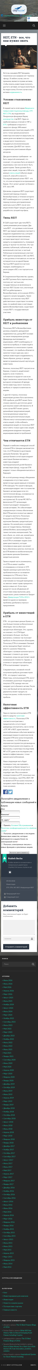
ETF (7, 887)
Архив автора (10, 872)
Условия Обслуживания (21, 825)
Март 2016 (7, 1219)
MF (15, 887)
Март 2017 (7, 1177)
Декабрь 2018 (9, 1108)
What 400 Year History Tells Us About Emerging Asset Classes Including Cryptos (17, 1333)
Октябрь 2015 (9, 1232)
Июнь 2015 (7, 1246)
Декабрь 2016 (9, 1188)
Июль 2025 (7, 1001)
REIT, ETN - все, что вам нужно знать (16, 39)
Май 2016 (7, 1212)
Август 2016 (8, 1201)
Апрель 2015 (8, 1253)
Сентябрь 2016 (9, 1198)
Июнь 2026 (7, 984)
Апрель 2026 (8, 991)
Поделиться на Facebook (5, 792)
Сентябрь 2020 (9, 1060)
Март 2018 (7, 1136)
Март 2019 (7, 1101)
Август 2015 (8, 1239)
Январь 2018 (8, 1143)
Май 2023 (7, 1029)
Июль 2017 (7, 1163)
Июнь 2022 (7, 1046)
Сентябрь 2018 (9, 1118)
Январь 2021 (8, 1056)
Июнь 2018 (7, 1129)
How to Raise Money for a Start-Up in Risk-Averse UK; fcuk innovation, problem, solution (19, 1349)
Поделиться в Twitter (10, 792)
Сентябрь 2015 (9, 1236)
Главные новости (10, 1310)
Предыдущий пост (13, 893)
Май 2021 (7, 1053)
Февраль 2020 (9, 1077)
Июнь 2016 (7, 1208)
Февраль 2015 (9, 1260)
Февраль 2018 (9, 1139)
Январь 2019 (8, 1105)
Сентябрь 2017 (9, 1156)
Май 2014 (7, 1267)
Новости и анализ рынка (13, 1303)
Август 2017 (8, 1160)
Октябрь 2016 (9, 1194)
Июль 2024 (7, 1011)
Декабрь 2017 (9, 1146)
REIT (18, 887)
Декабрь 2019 (9, 1084)
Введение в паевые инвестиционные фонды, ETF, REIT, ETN (18, 111)
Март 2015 (7, 1257)
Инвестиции (10, 884)
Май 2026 (7, 987)
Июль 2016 (7, 1205)
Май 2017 (7, 1170)
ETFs (5, 125)
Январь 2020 (8, 1080)
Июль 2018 (7, 1125)
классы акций (14, 173)
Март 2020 (7, 1074)
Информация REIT (27, 887)
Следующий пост (12, 897)
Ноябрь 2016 (8, 1191)
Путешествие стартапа (12, 1306)
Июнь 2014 (7, 1264)
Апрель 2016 (8, 1215)
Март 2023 (7, 1032)
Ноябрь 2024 (8, 1004)
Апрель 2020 (8, 1070)
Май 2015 (7, 1250)
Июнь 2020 (7, 1063)
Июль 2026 (7, 980)
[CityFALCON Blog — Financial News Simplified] (19, 9)
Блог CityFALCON (14, 1365)
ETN (11, 887)
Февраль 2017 (9, 1181)
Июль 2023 (7, 1025)
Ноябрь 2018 (8, 1112)
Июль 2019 (7, 1091)
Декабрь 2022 (9, 1036)
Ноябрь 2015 (8, 1229)
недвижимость (16, 92)
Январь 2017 (8, 1184)
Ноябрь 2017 (8, 1150)
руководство (8, 119)
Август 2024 (8, 1008)
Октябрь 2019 (9, 1087)
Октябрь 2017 (9, 1153)
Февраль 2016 (9, 1222)
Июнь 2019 (7, 1094)
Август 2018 (8, 1122)
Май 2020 (7, 1067)
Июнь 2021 (7, 1049)
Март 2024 (7, 1015)
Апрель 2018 (8, 1132)
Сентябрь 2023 (9, 1022)
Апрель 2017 (8, 1174)
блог (5, 1293)
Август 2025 (8, 998)
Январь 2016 (8, 1226)
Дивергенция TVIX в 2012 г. (19, 597)
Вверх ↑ (34, 1365)
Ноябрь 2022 (8, 1039)
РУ (29, 21)
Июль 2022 (7, 1042)
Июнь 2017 (7, 1167)
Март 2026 (7, 994)
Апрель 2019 (8, 1098)
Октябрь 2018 (9, 1115)
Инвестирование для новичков (15, 1296)
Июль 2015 (7, 1243)
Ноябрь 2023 (8, 1018)
